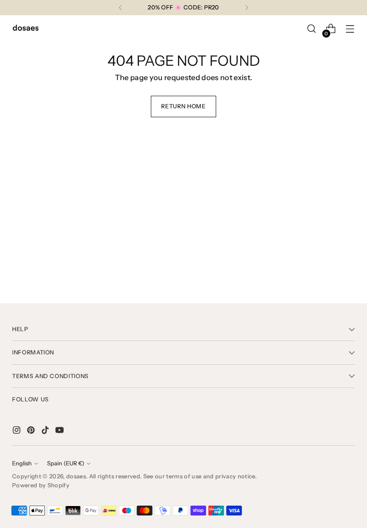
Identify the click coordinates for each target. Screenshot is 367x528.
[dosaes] (25, 29)
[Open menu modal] (350, 29)
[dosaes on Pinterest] (31, 432)
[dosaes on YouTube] (60, 432)
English (22, 463)
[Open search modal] (312, 29)
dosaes (76, 476)
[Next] (246, 7)
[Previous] (120, 7)
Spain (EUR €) (65, 463)
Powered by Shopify (40, 485)
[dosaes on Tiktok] (46, 432)
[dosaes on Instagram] (17, 432)
